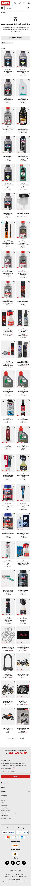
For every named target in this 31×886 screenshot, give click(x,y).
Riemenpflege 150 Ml (8, 419)
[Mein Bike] (20, 3)
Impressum (4, 800)
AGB (2, 803)
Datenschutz (4, 805)
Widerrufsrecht (5, 808)
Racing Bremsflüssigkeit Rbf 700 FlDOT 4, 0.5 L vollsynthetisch (23, 273)
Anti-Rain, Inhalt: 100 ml (23, 419)
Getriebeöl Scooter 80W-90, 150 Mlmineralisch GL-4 (8, 477)
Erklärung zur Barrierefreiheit (8, 813)
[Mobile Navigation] (2, 8)
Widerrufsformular (5, 810)
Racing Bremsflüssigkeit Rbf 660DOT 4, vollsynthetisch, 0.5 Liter (23, 243)
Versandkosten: (7, 876)
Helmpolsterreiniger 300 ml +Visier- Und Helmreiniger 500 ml (8, 331)
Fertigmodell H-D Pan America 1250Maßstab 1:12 (8, 730)
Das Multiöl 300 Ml (8, 446)
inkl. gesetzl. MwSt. (15, 874)
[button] (28, 8)
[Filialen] (15, 3)
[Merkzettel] (24, 3)
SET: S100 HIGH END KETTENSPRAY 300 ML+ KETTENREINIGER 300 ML (23, 363)
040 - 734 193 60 (17, 753)
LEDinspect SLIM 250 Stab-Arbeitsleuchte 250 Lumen (8, 243)
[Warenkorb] (29, 3)
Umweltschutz (4, 815)
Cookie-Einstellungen (6, 818)
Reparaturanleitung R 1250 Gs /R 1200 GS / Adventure (23, 730)
